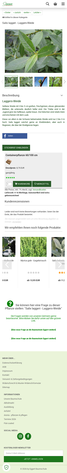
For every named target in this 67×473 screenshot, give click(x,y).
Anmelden (16, 222)
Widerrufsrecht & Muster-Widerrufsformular (21, 383)
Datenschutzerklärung (12, 363)
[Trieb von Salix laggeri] (33, 51)
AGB (4, 367)
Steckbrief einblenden (16, 147)
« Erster (7, 12)
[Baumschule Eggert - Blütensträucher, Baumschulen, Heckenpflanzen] (6, 4)
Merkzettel (42, 184)
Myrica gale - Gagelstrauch (33, 260)
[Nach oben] (58, 468)
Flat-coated (9, 423)
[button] (14, 136)
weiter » (27, 12)
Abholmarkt (9, 403)
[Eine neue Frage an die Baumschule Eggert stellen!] (33, 330)
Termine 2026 (10, 419)
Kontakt (5, 375)
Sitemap (6, 387)
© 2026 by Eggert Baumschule (33, 469)
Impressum (7, 371)
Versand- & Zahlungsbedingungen (17, 379)
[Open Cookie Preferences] (6, 467)
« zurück (17, 12)
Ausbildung (9, 407)
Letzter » (37, 12)
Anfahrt (7, 411)
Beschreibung (10, 95)
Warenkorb (23, 184)
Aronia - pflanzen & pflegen (15, 415)
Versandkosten (39, 189)
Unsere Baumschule (13, 399)
